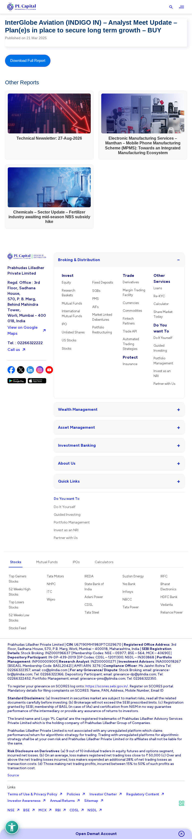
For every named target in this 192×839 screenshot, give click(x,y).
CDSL (88, 605)
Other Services (162, 278)
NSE (11, 810)
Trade (128, 275)
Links (12, 787)
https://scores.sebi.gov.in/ (107, 686)
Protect (130, 357)
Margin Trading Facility (134, 292)
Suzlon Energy (133, 576)
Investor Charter (103, 794)
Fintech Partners (128, 321)
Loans (158, 288)
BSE (26, 810)
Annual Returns (62, 801)
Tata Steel (91, 612)
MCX (42, 810)
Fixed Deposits (102, 282)
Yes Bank (128, 584)
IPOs (76, 562)
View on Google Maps (23, 330)
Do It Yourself (163, 338)
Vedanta (166, 605)
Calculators (104, 562)
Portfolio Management (163, 360)
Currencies (131, 303)
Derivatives (131, 282)
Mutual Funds (72, 303)
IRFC (164, 576)
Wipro (51, 599)
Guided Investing (160, 348)
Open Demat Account (96, 833)
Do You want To (161, 328)
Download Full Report (27, 60)
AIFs (95, 307)
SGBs (96, 291)
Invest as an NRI (162, 373)
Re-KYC (159, 296)
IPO (64, 324)
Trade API (130, 331)
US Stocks (69, 340)
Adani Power (93, 597)
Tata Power (130, 607)
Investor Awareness (24, 801)
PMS (95, 299)
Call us (14, 349)
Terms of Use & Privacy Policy (32, 794)
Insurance (130, 364)
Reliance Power (171, 612)
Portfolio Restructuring (102, 329)
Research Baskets (68, 293)
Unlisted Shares (73, 332)
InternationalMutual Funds (72, 313)
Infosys (127, 592)
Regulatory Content (142, 794)
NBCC (127, 599)
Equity (66, 282)
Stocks (66, 348)
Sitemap (91, 801)
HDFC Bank (168, 597)
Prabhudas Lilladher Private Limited (26, 270)
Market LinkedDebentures (102, 317)
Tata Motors (55, 576)
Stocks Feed (17, 628)
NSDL (92, 810)
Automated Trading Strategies (131, 344)
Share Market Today (163, 314)
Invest (68, 275)
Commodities (132, 311)
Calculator (161, 304)
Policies (73, 794)
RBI (58, 810)
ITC (49, 592)
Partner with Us (164, 384)
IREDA (89, 576)
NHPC (51, 584)
